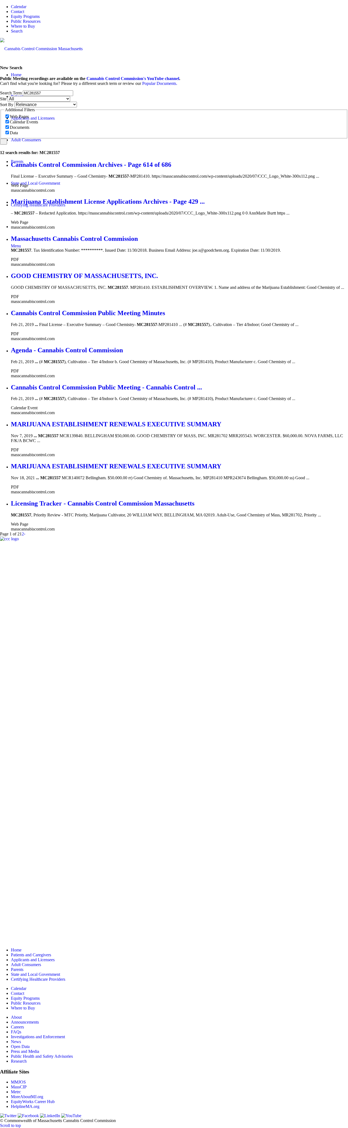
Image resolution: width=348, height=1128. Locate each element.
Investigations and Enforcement (38, 1036)
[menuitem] (179, 6)
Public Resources (26, 21)
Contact (17, 11)
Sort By (6, 104)
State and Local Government (35, 974)
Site (3, 99)
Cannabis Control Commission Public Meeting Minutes (88, 313)
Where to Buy (23, 26)
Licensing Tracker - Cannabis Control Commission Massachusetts (102, 503)
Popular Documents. (159, 83)
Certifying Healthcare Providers (38, 979)
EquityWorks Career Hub (33, 1101)
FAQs (16, 1032)
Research (19, 1061)
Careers (17, 1027)
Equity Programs (25, 16)
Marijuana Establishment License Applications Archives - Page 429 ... (108, 201)
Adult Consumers (26, 964)
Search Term (11, 93)
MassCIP (19, 1087)
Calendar (18, 6)
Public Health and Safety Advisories (42, 1056)
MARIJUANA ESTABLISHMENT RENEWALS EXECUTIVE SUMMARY (116, 424)
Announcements (25, 1022)
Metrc (16, 1091)
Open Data (20, 1046)
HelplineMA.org (25, 1106)
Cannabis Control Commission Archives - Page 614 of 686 (91, 164)
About (16, 1017)
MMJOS (18, 1082)
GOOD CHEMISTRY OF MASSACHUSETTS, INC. (84, 275)
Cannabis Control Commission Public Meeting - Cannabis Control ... (106, 387)
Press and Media (25, 1051)
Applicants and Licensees (33, 959)
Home (16, 950)
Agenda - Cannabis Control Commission (67, 350)
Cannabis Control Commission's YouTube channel (132, 78)
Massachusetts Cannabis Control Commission (74, 238)
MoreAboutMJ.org (27, 1096)
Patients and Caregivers (31, 955)
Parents (17, 969)
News (16, 1041)
